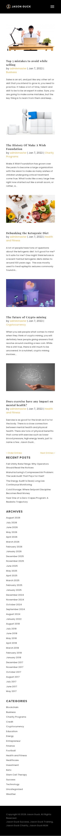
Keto (8, 770)
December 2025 (15, 556)
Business (11, 72)
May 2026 (11, 532)
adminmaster (18, 68)
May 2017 (11, 691)
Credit (9, 721)
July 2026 (11, 522)
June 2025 (12, 566)
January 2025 (14, 590)
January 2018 (13, 657)
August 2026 (13, 517)
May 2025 (11, 570)
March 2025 (12, 580)
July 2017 (11, 681)
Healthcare (12, 760)
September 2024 (15, 609)
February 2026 (14, 546)
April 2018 (11, 643)
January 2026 (14, 551)
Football (11, 750)
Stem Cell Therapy (16, 774)
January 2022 (14, 619)
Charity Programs (16, 716)
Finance (10, 745)
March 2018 (12, 647)
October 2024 (14, 604)
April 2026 (11, 537)
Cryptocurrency (16, 324)
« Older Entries (14, 453)
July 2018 (11, 628)
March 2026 (12, 541)
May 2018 (11, 638)
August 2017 (13, 676)
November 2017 (14, 667)
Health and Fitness (16, 755)
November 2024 (15, 599)
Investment (12, 765)
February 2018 (14, 652)
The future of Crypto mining (26, 317)
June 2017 (11, 686)
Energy (10, 736)
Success (10, 779)
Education (11, 731)
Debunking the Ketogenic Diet (27, 233)
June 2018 (11, 633)
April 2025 (11, 575)
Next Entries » (47, 453)
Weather (11, 794)
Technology (12, 784)
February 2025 (14, 585)
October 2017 (13, 672)
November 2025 (15, 561)
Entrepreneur (13, 741)
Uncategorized (14, 789)
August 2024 (13, 614)
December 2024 (15, 595)
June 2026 (12, 527)
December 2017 (14, 662)
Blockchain (12, 707)
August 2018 (13, 623)
